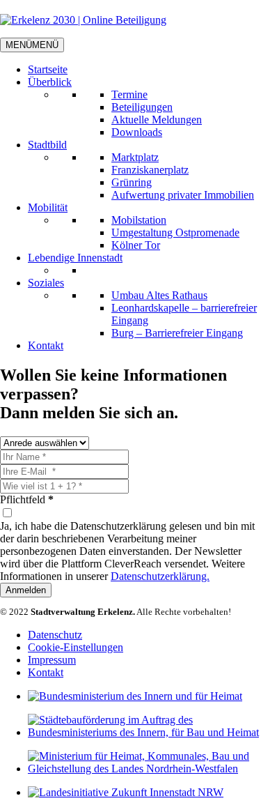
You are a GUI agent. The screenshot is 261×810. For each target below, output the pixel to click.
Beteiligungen (142, 107)
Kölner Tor (135, 245)
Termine (129, 94)
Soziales (46, 283)
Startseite (48, 69)
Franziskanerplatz (150, 170)
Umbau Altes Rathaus (159, 295)
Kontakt (45, 345)
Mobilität (48, 207)
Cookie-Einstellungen (75, 647)
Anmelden (26, 590)
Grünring (131, 182)
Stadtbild (47, 145)
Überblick (50, 82)
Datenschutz (55, 635)
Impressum (52, 660)
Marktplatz (135, 157)
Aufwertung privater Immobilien (182, 195)
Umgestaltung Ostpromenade (175, 232)
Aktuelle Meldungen (156, 119)
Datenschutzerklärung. (160, 576)
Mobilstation (138, 220)
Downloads (136, 132)
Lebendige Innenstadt (75, 257)
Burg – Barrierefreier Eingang (177, 333)
